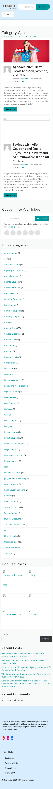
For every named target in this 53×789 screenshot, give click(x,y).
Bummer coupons (12, 310)
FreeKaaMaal (10, 397)
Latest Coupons (11, 438)
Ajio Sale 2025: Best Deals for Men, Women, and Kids (30, 71)
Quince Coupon (11, 484)
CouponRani (9, 345)
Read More (10, 109)
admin (25, 78)
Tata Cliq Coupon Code (14, 524)
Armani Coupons (12, 276)
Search (43, 7)
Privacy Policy (10, 768)
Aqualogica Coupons (13, 270)
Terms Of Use (11, 773)
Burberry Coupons (12, 316)
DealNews (9, 368)
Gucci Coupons (11, 420)
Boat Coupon (10, 305)
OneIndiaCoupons (12, 472)
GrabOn (7, 414)
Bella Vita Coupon (12, 287)
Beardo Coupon (11, 281)
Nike (6, 466)
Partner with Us (11, 763)
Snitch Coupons (11, 513)
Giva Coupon (10, 403)
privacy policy (13, 227)
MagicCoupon (10, 449)
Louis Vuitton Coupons (14, 443)
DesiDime (8, 374)
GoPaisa (8, 409)
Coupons (8, 351)
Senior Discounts (12, 507)
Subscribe (42, 218)
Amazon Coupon (12, 264)
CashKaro (8, 322)
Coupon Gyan (10, 328)
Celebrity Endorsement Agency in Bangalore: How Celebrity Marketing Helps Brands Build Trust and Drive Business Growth (26, 683)
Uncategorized (11, 542)
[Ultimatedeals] (8, 5)
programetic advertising (15, 478)
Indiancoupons (11, 432)
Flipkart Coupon (11, 391)
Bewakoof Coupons (13, 299)
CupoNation (9, 362)
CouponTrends (11, 357)
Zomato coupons (12, 547)
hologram (8, 426)
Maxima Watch (11, 461)
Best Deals (9, 293)
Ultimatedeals (10, 536)
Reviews (8, 495)
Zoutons (8, 553)
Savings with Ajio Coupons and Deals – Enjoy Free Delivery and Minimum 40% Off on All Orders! (31, 152)
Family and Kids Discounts (16, 385)
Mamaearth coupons (13, 455)
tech (6, 530)
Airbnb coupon (11, 253)
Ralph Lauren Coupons (14, 490)
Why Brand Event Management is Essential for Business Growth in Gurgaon (22, 655)
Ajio (23, 81)
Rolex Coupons (11, 501)
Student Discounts (12, 518)
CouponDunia (10, 339)
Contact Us (9, 758)
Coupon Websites (12, 333)
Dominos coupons (12, 380)
